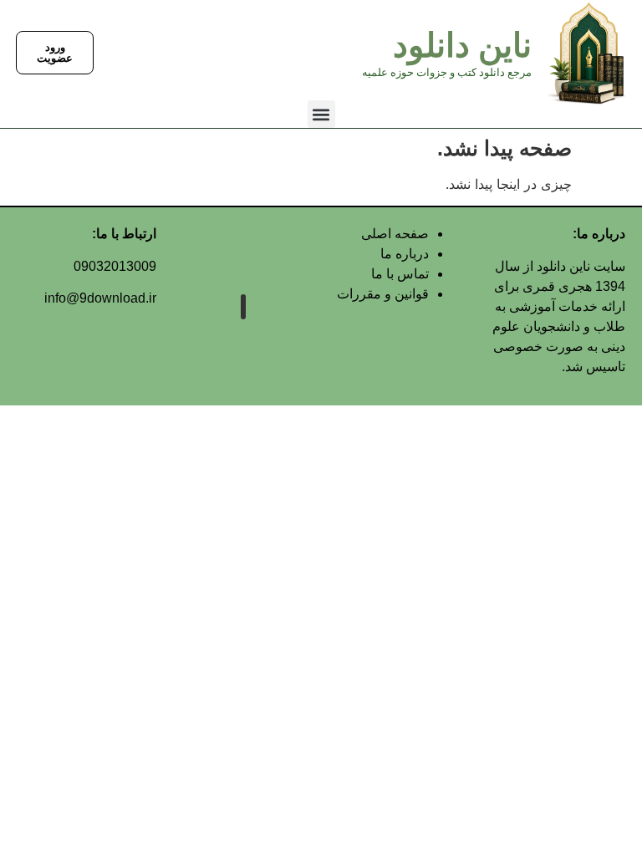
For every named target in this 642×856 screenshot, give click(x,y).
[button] (321, 114)
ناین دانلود (462, 45)
